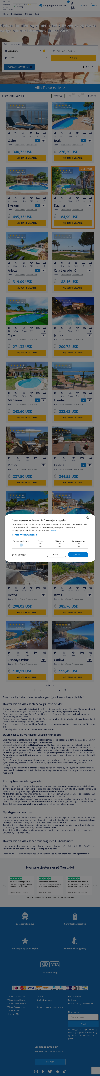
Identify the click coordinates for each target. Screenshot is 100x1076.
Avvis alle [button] (56, 554)
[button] (50, 535)
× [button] (91, 517)
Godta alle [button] (78, 554)
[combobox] (87, 517)
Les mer (53, 530)
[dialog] (50, 538)
